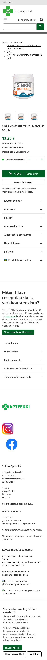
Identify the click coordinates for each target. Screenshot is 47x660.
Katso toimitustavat (23, 182)
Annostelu (10, 209)
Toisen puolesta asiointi (17, 377)
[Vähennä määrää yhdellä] (29, 160)
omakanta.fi (11, 316)
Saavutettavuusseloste (13, 565)
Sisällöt (8, 217)
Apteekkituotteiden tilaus (18, 368)
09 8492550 (8, 517)
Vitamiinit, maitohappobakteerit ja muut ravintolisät (24, 47)
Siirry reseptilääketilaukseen (18, 332)
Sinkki (10, 51)
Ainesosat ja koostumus (17, 234)
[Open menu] (5, 20)
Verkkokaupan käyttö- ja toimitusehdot (21, 562)
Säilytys (8, 251)
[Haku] (40, 26)
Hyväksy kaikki (12, 647)
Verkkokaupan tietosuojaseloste (18, 556)
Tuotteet (18, 42)
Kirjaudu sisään (28, 19)
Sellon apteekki (23, 11)
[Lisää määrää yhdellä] (42, 160)
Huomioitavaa (12, 243)
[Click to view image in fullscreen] (23, 86)
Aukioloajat (6, 2)
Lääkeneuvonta (12, 360)
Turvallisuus (11, 343)
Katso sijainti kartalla (12, 472)
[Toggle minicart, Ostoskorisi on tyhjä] (41, 19)
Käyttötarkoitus (13, 200)
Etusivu (5, 42)
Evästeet (6, 559)
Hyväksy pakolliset (14, 654)
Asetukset (34, 654)
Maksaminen (11, 351)
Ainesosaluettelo (13, 226)
